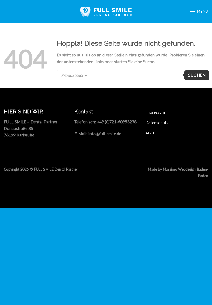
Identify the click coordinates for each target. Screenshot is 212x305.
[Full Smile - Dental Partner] (106, 12)
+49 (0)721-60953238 (117, 121)
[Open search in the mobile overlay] (132, 75)
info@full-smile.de (104, 133)
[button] (199, 11)
